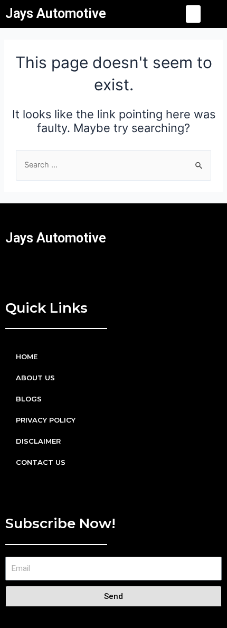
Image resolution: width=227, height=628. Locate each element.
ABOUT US (35, 377)
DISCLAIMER (38, 441)
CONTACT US (40, 462)
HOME (26, 356)
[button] (193, 14)
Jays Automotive (55, 13)
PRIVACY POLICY (45, 420)
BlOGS (29, 399)
